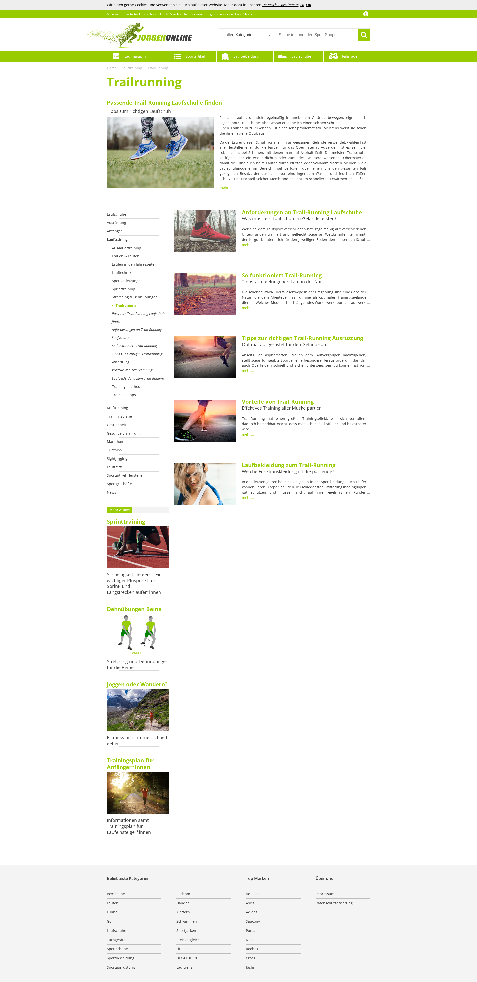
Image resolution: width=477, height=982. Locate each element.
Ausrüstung (116, 222)
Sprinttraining (123, 289)
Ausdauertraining (126, 248)
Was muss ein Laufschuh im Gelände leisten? (289, 218)
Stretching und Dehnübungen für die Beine (137, 664)
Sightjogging (117, 458)
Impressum (325, 893)
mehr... (226, 187)
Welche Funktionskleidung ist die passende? (288, 471)
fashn (250, 967)
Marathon (115, 441)
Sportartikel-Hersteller (125, 475)
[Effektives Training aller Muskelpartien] (205, 421)
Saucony (253, 921)
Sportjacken (186, 930)
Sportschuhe (117, 948)
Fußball (113, 912)
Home (112, 68)
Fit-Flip (182, 948)
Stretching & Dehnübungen (135, 297)
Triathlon (114, 450)
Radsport (184, 893)
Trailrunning (157, 68)
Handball (184, 903)
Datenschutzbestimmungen (283, 4)
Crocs (250, 958)
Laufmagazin (135, 56)
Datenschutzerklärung (334, 903)
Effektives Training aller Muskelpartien (282, 408)
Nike (249, 939)
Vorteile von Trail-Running (132, 370)
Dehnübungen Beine (134, 608)
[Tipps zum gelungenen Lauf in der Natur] (205, 294)
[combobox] (246, 34)
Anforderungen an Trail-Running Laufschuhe (137, 333)
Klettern (183, 912)
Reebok (252, 948)
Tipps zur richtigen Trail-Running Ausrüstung (137, 358)
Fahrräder (350, 56)
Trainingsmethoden (128, 386)
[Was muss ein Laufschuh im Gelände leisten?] (205, 231)
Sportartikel (195, 56)
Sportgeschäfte (119, 483)
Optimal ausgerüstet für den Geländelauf (285, 344)
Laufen (112, 903)
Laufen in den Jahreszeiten (134, 264)
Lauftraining (132, 68)
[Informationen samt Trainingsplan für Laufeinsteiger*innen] (138, 793)
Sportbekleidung (120, 958)
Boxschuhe (116, 893)
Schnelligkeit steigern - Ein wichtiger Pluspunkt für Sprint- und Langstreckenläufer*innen (134, 583)
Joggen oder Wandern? (137, 684)
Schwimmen (186, 921)
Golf (110, 921)
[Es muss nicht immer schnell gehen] (138, 710)
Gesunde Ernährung (124, 433)
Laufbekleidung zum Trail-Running (138, 378)
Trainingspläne (119, 416)
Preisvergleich (188, 939)
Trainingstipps (124, 394)
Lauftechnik (121, 272)
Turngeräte (116, 939)
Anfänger (114, 231)
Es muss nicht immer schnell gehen (137, 740)
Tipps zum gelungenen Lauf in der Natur (284, 282)
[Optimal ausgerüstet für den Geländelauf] (205, 357)
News (111, 492)
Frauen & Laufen (125, 256)
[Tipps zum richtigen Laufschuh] (160, 153)
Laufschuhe (301, 56)
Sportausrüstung (121, 967)
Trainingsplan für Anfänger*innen (130, 763)
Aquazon (253, 893)
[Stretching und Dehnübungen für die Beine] (138, 635)
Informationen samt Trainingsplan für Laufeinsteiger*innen (129, 826)
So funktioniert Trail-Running (134, 345)
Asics (250, 903)
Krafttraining (117, 407)
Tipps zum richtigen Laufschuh (139, 111)
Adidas (251, 912)
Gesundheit (116, 424)
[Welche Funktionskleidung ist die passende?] (205, 484)
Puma (250, 930)
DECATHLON (186, 958)
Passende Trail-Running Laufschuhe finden (164, 102)
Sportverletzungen (127, 280)
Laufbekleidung (246, 56)
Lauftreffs (115, 467)
